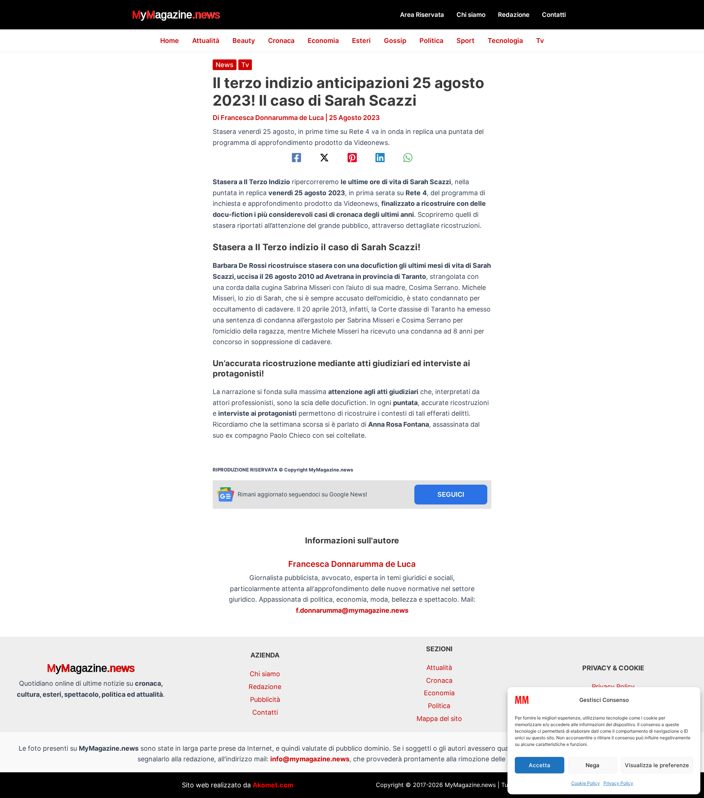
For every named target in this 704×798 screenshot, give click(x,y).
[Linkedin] (380, 157)
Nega (593, 765)
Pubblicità (265, 699)
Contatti (554, 14)
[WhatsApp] (408, 157)
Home (169, 40)
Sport (465, 40)
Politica (431, 40)
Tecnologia (505, 40)
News (225, 65)
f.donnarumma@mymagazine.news (352, 610)
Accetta (539, 765)
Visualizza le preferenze (657, 765)
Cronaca (281, 40)
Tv (540, 40)
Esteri (361, 40)
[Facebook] (296, 157)
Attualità (205, 40)
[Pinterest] (352, 157)
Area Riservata (422, 14)
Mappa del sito (439, 718)
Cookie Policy (585, 783)
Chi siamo (470, 14)
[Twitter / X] (324, 157)
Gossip (395, 40)
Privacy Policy (618, 783)
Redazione (513, 14)
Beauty (243, 40)
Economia (323, 40)
